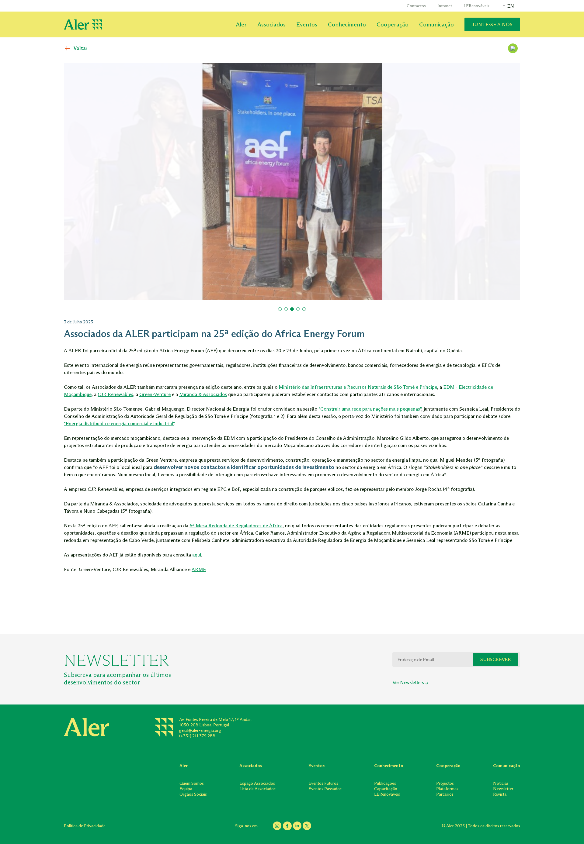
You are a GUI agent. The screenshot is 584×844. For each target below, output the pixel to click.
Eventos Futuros (323, 783)
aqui (196, 555)
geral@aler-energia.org (200, 730)
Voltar (81, 48)
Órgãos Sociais (193, 794)
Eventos (306, 24)
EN (510, 6)
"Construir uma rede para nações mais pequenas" (369, 409)
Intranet (444, 6)
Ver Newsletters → (410, 682)
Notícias (501, 783)
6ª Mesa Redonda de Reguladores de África (236, 526)
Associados (271, 24)
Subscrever (495, 659)
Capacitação (385, 788)
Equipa (185, 788)
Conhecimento (347, 24)
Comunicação (436, 24)
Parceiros (445, 794)
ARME (199, 569)
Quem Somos (191, 783)
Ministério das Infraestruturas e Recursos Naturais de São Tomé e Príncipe (358, 387)
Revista (499, 794)
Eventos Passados (325, 788)
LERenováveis (476, 6)
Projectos (445, 783)
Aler (241, 24)
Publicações (385, 783)
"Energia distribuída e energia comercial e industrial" (119, 423)
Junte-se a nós (492, 24)
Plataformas (447, 788)
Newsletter (503, 788)
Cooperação (392, 24)
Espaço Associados (257, 783)
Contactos (416, 6)
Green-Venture (155, 394)
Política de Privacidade (85, 825)
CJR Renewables (115, 394)
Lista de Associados (257, 788)
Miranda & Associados (203, 394)
